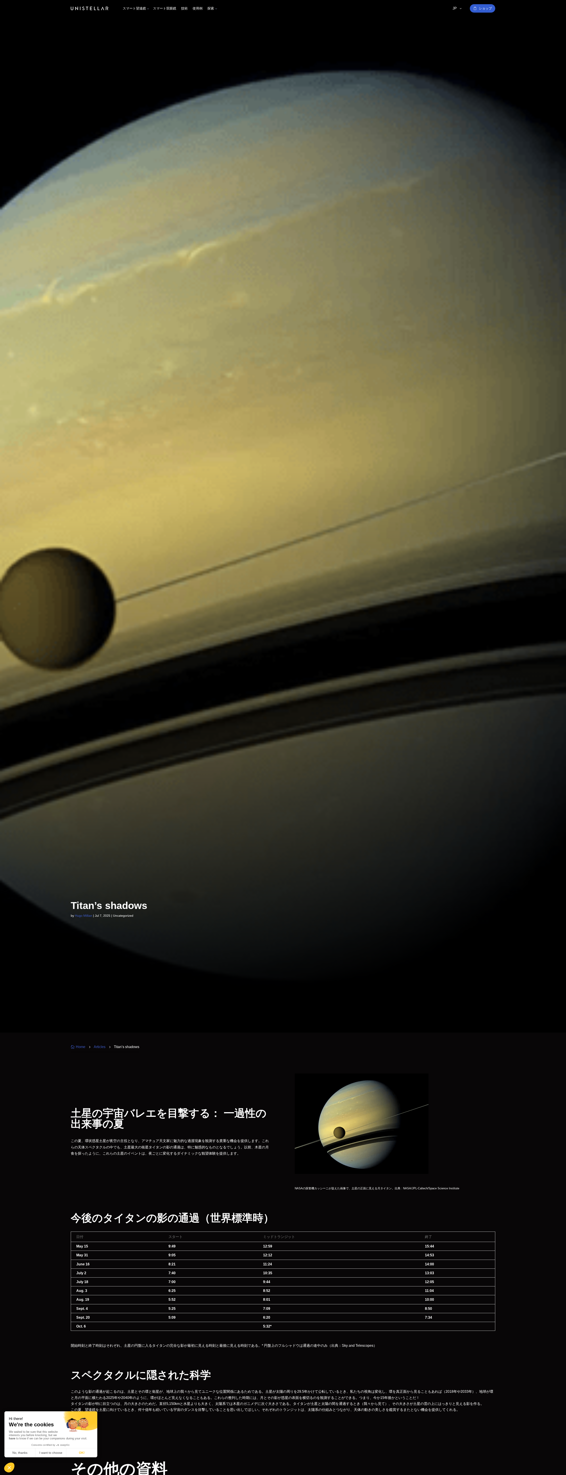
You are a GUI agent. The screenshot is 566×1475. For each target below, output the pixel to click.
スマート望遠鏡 (134, 8)
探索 (210, 8)
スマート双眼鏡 (164, 8)
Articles (99, 1047)
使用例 (198, 8)
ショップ (485, 8)
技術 (184, 8)
